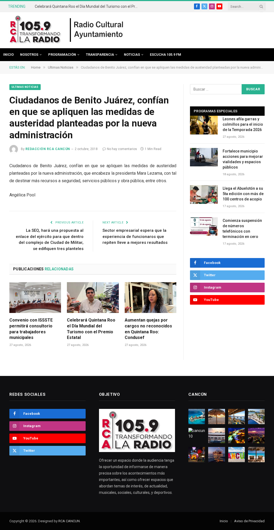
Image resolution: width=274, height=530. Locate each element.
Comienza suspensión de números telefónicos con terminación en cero (242, 228)
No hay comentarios (122, 149)
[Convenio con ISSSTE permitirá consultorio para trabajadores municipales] (35, 297)
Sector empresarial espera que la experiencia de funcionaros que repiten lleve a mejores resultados (135, 236)
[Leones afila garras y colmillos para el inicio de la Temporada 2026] (204, 125)
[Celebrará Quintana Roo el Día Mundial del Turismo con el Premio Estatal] (93, 297)
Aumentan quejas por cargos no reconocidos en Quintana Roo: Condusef (148, 329)
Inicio (8, 55)
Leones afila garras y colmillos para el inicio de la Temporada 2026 (243, 124)
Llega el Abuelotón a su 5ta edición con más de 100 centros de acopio (243, 193)
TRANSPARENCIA (100, 55)
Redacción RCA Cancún (47, 149)
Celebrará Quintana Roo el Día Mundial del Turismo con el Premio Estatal (88, 6)
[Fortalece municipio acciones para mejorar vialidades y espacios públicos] (204, 157)
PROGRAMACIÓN (62, 55)
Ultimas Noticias (25, 86)
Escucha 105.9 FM (165, 55)
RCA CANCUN (69, 521)
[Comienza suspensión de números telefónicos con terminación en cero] (204, 226)
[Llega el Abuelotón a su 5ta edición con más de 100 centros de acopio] (204, 194)
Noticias (132, 55)
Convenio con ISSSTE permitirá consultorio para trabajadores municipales (31, 329)
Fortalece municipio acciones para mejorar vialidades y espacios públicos (243, 159)
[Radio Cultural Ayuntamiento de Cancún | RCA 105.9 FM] (96, 30)
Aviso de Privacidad (249, 521)
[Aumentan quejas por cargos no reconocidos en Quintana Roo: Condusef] (150, 297)
